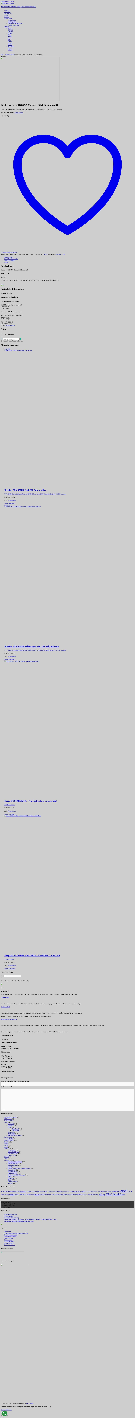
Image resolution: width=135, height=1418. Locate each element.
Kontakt (6, 17)
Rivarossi (11, 46)
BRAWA (10, 30)
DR (45, 1191)
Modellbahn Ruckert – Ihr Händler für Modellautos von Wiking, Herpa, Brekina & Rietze (30, 1219)
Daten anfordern (9, 1241)
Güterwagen (11, 1150)
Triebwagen (15, 1130)
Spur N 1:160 (12, 1155)
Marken (6, 26)
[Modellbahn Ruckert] (7, 1)
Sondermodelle (69, 1194)
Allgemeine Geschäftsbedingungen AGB (16, 1233)
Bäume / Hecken (13, 1163)
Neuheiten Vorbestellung (15, 23)
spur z (6, 1147)
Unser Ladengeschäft (10, 1214)
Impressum (7, 1231)
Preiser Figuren (8, 1140)
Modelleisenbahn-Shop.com (9, 1019)
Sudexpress (84, 1194)
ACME (10, 28)
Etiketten (10, 1138)
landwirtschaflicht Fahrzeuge (16, 1175)
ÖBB (123, 1194)
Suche (2, 976)
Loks (5, 1122)
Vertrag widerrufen (13, 25)
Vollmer (96, 1194)
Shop (5, 10)
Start (2, 54)
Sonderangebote (60, 1194)
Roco (9, 48)
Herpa (83, 1191)
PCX (63, 254)
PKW (12, 54)
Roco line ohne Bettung (45, 1194)
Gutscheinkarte (8, 1120)
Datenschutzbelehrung (10, 1235)
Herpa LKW (11, 1170)
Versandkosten (19, 112)
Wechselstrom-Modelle (14, 1135)
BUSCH (29, 1191)
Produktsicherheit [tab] (9, 260)
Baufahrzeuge (10, 1191)
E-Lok (10, 1127)
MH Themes (29, 1403)
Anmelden (7, 12)
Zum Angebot (5, 997)
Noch (9, 38)
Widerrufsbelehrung (10, 1236)
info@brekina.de (10, 325)
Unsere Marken (8, 1216)
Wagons (6, 1148)
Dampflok (11, 1124)
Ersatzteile (11, 1132)
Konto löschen (8, 1243)
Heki (9, 35)
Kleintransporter (12, 1171)
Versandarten (12, 20)
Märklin (109, 1191)
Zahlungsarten (12, 22)
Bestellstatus (8, 13)
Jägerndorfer (88, 1191)
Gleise (10, 1166)
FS (68, 1191)
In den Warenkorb (9, 503)
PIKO (12, 1194)
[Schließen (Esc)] (7, 1415)
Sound (75, 1194)
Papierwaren (8, 1137)
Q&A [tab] (6, 262)
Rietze (10, 45)
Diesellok (11, 1125)
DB (37, 1191)
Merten (10, 36)
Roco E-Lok (15, 1129)
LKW (9, 1176)
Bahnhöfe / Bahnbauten (15, 1162)
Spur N (79, 1194)
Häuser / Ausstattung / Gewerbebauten (19, 1168)
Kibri (99, 1191)
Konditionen (8, 18)
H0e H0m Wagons (13, 1152)
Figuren (58, 1191)
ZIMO (6, 1158)
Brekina (10, 31)
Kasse (6, 15)
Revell (10, 43)
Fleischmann (8, 1119)
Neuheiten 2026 (5, 1007)
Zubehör (6, 54)
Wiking (10, 50)
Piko (9, 40)
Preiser (10, 41)
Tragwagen (91, 1194)
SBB (53, 1194)
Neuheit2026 (116, 1191)
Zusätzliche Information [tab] (11, 259)
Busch (10, 33)
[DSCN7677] (30, 100)
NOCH (124, 1191)
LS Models (103, 1191)
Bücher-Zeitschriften (10, 1117)
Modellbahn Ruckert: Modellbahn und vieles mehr (19, 1221)
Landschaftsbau (12, 1173)
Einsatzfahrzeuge (13, 1165)
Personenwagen (12, 1153)
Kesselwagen (94, 1191)
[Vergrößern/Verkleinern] (1, 1415)
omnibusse (11, 1178)
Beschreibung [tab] (8, 257)
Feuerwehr (52, 1191)
